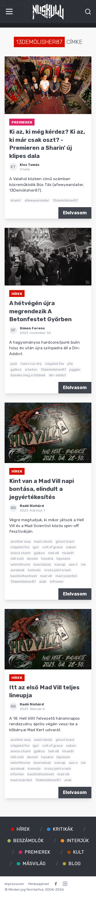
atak (42, 581)
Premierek (22, 122)
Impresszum (14, 884)
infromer (56, 581)
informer (17, 774)
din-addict (57, 375)
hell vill (53, 553)
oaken (71, 547)
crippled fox (54, 364)
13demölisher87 (65, 200)
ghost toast (65, 541)
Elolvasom (75, 213)
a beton (31, 369)
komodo (34, 570)
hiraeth (68, 553)
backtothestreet (23, 576)
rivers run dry (30, 364)
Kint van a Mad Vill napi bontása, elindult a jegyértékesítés (41, 489)
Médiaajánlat (38, 884)
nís (83, 564)
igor (36, 547)
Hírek (17, 294)
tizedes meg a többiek (28, 375)
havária (47, 558)
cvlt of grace (52, 547)
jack (13, 364)
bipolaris (63, 558)
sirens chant (20, 553)
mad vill (46, 576)
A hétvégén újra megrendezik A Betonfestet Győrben (40, 311)
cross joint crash (57, 570)
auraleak (17, 570)
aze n (73, 564)
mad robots (43, 541)
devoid (32, 558)
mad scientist (66, 576)
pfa (70, 364)
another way (20, 541)
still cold (17, 558)
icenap (60, 564)
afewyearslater (37, 200)
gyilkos (16, 369)
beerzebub (42, 564)
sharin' (15, 200)
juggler (74, 369)
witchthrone (20, 564)
